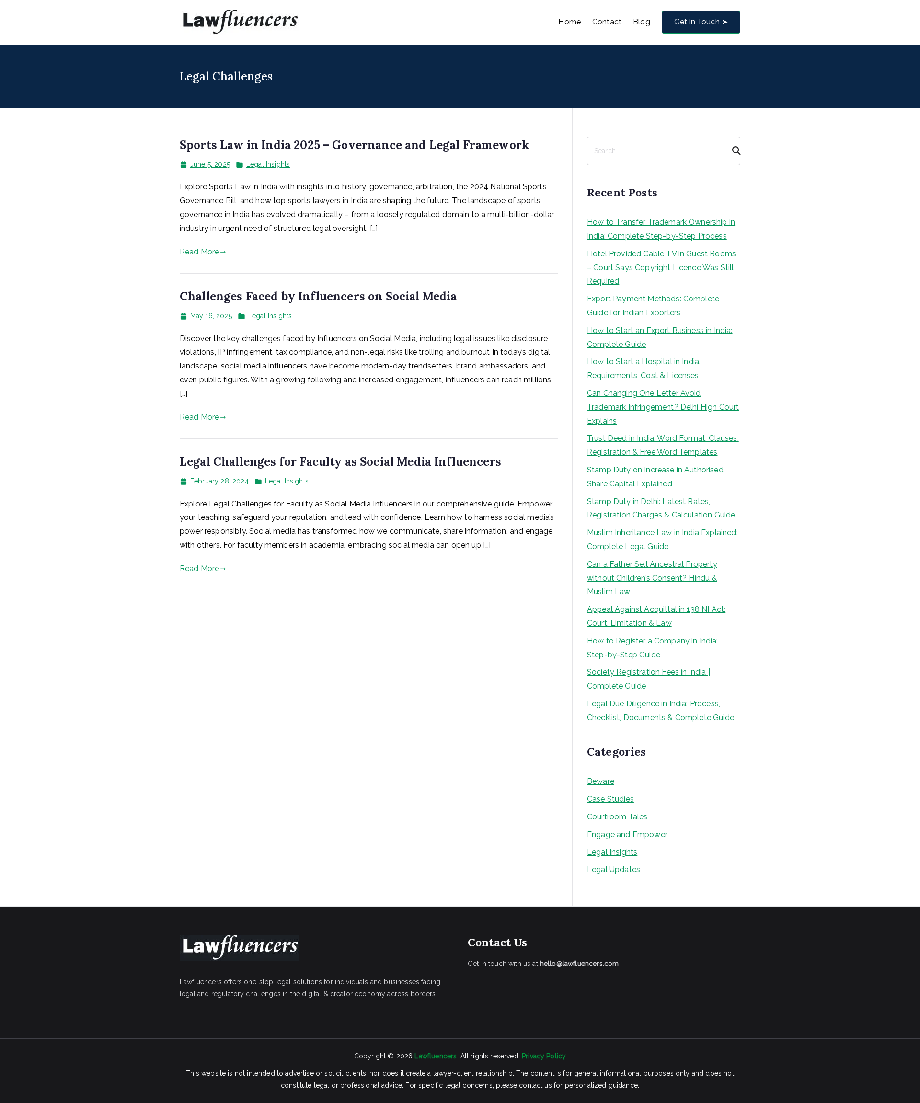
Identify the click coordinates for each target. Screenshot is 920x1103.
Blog (641, 21)
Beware (600, 781)
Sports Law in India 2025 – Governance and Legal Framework (354, 145)
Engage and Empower (627, 834)
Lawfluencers (435, 1056)
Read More (199, 251)
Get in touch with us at (543, 963)
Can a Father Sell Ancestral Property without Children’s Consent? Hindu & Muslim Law (652, 578)
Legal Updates (613, 869)
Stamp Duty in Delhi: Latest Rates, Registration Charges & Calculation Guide (661, 508)
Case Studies (610, 799)
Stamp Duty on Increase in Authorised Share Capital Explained (655, 476)
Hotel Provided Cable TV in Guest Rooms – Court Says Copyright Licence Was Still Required (661, 267)
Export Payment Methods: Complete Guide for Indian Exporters (653, 305)
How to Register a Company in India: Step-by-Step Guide (652, 647)
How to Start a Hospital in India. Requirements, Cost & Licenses (644, 368)
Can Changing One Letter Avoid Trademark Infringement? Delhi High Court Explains (663, 407)
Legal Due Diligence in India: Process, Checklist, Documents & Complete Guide (660, 710)
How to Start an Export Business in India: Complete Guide (660, 337)
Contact (606, 21)
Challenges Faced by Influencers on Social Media (318, 296)
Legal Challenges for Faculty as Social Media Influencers (340, 461)
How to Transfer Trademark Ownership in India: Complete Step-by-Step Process (661, 229)
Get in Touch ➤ (701, 21)
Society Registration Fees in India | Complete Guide (648, 678)
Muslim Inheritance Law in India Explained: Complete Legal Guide (662, 539)
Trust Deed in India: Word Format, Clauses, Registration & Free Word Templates (663, 445)
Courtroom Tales (617, 816)
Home (569, 21)
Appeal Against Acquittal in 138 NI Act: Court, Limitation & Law (656, 616)
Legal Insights (268, 164)
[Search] (732, 151)
